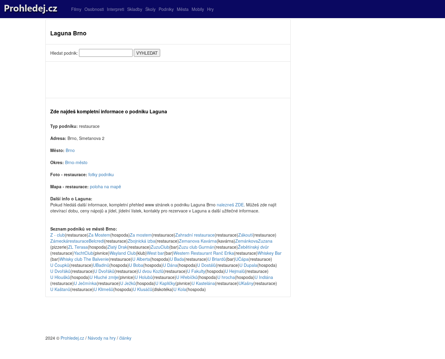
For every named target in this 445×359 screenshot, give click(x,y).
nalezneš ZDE (230, 205)
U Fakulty (196, 271)
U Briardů (217, 259)
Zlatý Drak (117, 247)
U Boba (136, 265)
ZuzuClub (160, 247)
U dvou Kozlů (150, 271)
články (125, 338)
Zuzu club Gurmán (196, 247)
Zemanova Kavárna (198, 241)
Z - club (57, 235)
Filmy (76, 9)
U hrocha (226, 277)
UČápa (242, 259)
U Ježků (128, 283)
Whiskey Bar (270, 253)
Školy (150, 9)
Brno (70, 150)
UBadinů (101, 265)
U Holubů (144, 277)
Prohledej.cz (72, 338)
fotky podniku (101, 174)
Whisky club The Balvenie (84, 259)
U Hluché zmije (104, 277)
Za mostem (141, 235)
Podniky (166, 9)
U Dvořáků (60, 271)
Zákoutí (245, 235)
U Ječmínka (85, 283)
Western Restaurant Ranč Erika (203, 253)
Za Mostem (99, 235)
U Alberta (141, 259)
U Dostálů (206, 265)
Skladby (134, 9)
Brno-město (76, 162)
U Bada (177, 259)
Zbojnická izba (141, 241)
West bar (155, 253)
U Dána (170, 265)
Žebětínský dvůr (253, 247)
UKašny (246, 283)
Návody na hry (102, 338)
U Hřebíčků (187, 277)
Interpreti (115, 9)
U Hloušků (60, 277)
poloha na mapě (105, 186)
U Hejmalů (235, 271)
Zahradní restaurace (195, 235)
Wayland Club (123, 253)
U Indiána (264, 277)
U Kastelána (203, 283)
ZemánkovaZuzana (253, 241)
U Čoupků (59, 265)
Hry (210, 9)
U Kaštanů (60, 289)
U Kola (179, 289)
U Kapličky (165, 283)
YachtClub (83, 253)
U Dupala (248, 265)
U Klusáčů (142, 289)
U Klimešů (103, 289)
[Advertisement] (168, 79)
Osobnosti (94, 9)
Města (183, 9)
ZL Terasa (78, 247)
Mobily (198, 9)
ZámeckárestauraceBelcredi (77, 241)
